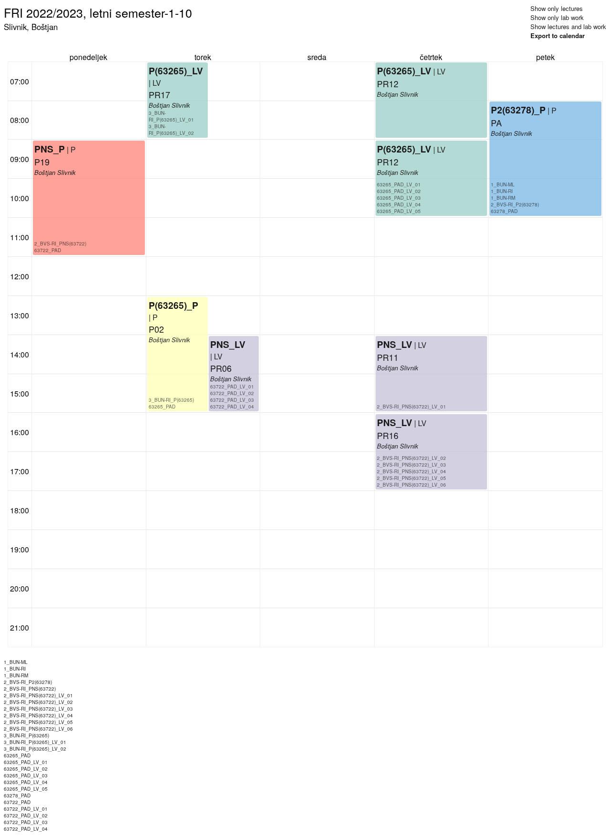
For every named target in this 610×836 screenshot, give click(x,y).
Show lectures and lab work (568, 26)
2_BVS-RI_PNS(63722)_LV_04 (411, 471)
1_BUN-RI (502, 191)
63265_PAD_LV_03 (399, 197)
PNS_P (49, 148)
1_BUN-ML (503, 184)
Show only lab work (557, 17)
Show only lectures (556, 8)
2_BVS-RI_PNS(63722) (60, 243)
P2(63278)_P (518, 109)
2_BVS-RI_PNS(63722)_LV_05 (411, 478)
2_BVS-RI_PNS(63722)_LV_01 (411, 406)
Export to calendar (557, 35)
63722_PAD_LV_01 (232, 386)
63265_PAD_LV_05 (399, 211)
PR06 (221, 368)
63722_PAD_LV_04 (232, 406)
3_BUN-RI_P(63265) (171, 400)
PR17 (159, 94)
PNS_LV (227, 344)
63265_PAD (162, 406)
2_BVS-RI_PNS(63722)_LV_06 (411, 484)
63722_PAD (47, 250)
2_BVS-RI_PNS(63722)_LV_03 (411, 464)
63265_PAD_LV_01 (399, 184)
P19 (42, 161)
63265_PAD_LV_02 (399, 191)
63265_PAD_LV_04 (399, 204)
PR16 (387, 435)
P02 (156, 329)
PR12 (387, 161)
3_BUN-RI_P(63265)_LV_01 (171, 116)
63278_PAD (504, 211)
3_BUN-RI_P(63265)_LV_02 (171, 129)
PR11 (387, 357)
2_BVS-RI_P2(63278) (515, 204)
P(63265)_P (173, 305)
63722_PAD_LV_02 (232, 393)
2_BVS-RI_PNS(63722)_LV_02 (411, 458)
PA (496, 122)
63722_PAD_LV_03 (232, 400)
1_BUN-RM (503, 197)
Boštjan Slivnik (55, 172)
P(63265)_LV (176, 70)
